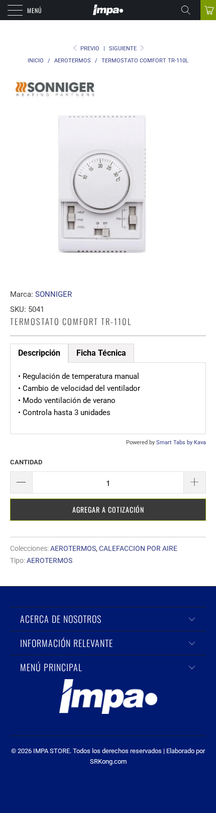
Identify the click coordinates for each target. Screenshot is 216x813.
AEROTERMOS (73, 548)
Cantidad (26, 462)
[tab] (101, 353)
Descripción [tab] (39, 353)
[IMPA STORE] (108, 10)
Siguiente (123, 48)
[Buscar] (189, 10)
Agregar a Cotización (108, 509)
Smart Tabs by (175, 442)
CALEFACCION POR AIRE (138, 548)
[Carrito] (208, 10)
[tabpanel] (108, 398)
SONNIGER (53, 294)
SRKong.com (108, 761)
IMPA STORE (51, 751)
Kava (200, 442)
